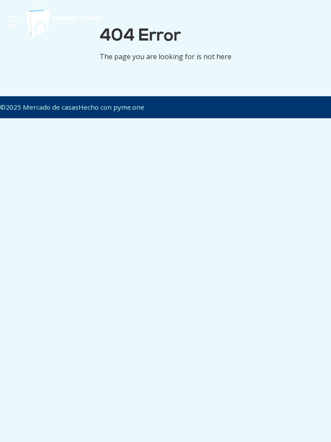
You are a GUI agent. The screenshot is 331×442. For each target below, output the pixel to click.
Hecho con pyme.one (111, 107)
